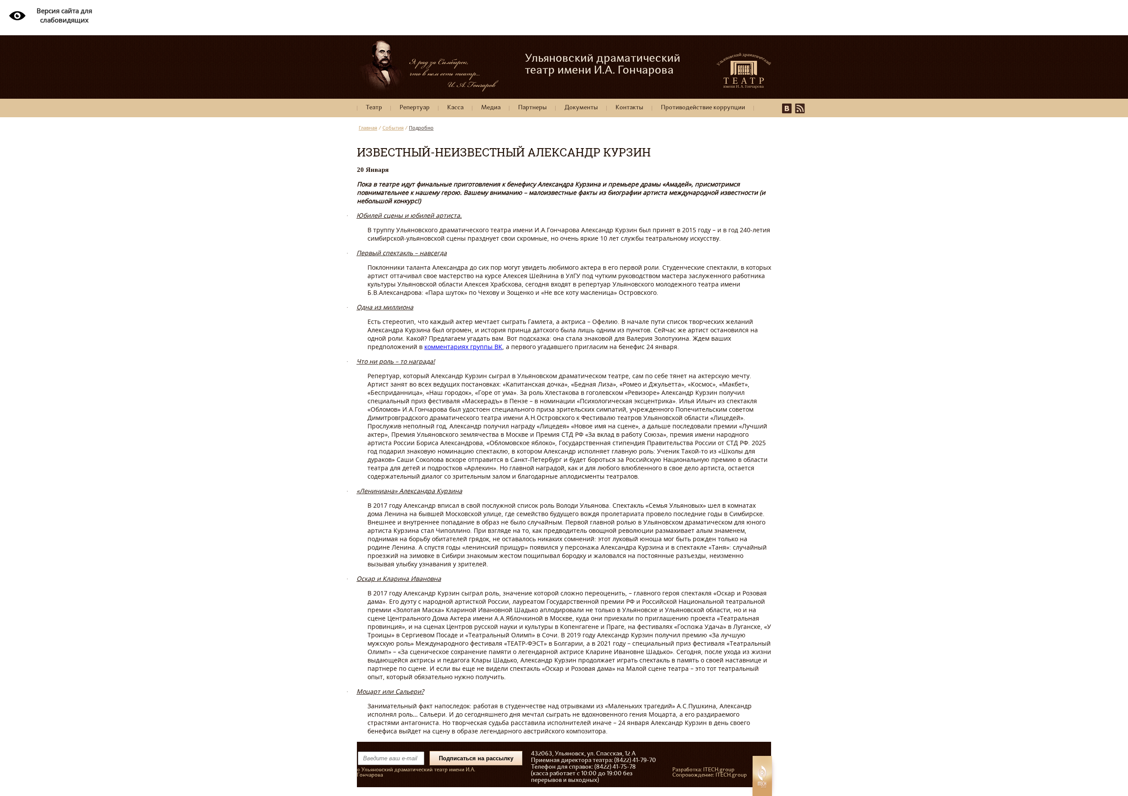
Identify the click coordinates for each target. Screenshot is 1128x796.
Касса (455, 107)
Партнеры (532, 107)
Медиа (491, 107)
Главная (368, 127)
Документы (581, 107)
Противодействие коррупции (703, 107)
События (393, 127)
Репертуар (415, 107)
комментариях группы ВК (463, 346)
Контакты (629, 107)
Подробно (421, 127)
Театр (374, 107)
